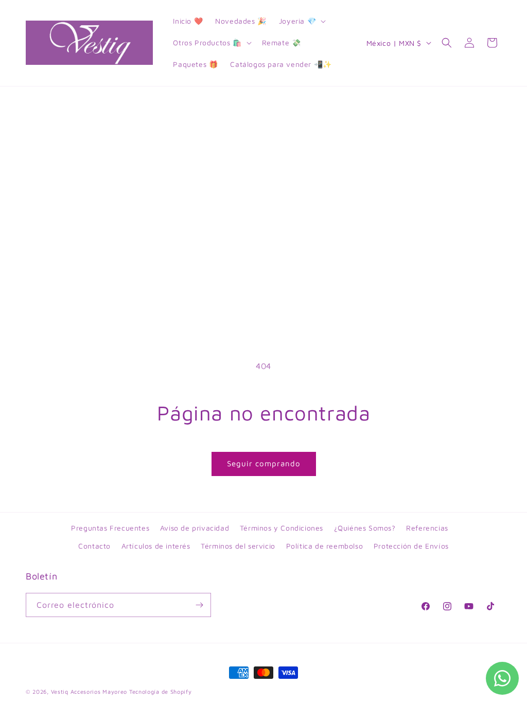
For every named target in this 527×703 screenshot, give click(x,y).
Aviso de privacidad (194, 527)
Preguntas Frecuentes (110, 527)
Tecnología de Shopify (160, 691)
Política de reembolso (324, 545)
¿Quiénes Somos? (365, 527)
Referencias (427, 527)
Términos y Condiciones (281, 527)
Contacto (94, 545)
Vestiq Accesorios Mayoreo (89, 691)
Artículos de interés (155, 545)
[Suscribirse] (199, 605)
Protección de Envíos (411, 545)
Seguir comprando (264, 463)
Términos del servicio (238, 545)
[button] (301, 21)
